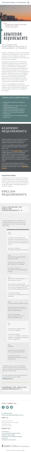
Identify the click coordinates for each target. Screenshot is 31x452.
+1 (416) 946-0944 (7, 413)
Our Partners (5, 431)
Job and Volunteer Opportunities (11, 433)
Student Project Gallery (8, 435)
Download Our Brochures (9, 439)
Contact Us (5, 438)
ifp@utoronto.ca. (7, 378)
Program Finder (17, 151)
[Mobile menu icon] (28, 2)
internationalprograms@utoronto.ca (13, 415)
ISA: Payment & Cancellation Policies (12, 436)
